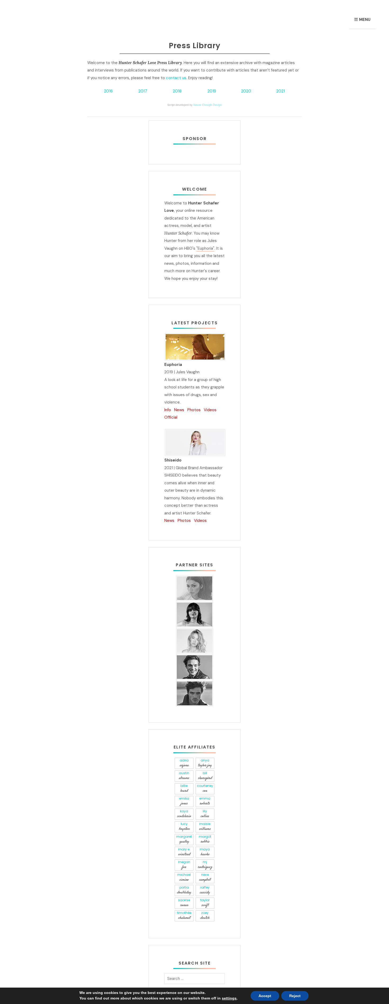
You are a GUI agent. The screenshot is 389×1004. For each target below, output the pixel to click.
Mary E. (184, 852)
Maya (205, 852)
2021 (280, 91)
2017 (142, 91)
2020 (246, 91)
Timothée (184, 916)
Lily (205, 814)
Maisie (205, 827)
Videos (210, 410)
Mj (205, 865)
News (179, 410)
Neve (205, 877)
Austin (184, 776)
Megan (184, 865)
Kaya (184, 814)
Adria (184, 763)
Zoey (205, 916)
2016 (108, 91)
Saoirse (184, 903)
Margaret (184, 839)
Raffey (205, 890)
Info (167, 410)
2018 (177, 91)
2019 (211, 91)
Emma (204, 801)
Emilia (184, 801)
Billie (184, 788)
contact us (176, 77)
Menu (364, 19)
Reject (295, 996)
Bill (205, 776)
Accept (265, 996)
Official (170, 417)
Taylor (205, 903)
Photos (194, 410)
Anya (205, 763)
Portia (184, 890)
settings (229, 998)
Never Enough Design (207, 104)
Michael (184, 877)
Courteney (205, 788)
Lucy (184, 827)
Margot (205, 839)
